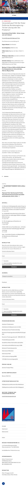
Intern (3, 437)
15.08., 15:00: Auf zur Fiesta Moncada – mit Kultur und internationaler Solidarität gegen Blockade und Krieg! (14, 228)
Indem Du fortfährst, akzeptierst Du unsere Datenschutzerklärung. (12, 264)
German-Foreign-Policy (7, 367)
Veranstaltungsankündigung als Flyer (11, 38)
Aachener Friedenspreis (8, 324)
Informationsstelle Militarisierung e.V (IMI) (12, 345)
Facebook (4, 282)
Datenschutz (5, 431)
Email (3, 256)
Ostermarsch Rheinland (7, 350)
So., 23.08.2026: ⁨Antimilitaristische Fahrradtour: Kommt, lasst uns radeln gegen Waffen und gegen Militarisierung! (14, 215)
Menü (14, 15)
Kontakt (4, 426)
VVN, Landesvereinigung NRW (9, 356)
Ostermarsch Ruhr (6, 353)
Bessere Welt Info (6, 376)
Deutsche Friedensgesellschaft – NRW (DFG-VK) (13, 337)
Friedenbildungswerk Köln (8, 339)
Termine (6, 176)
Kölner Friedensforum (10, 9)
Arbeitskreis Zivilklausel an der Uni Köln (11, 327)
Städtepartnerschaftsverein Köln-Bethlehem (13, 384)
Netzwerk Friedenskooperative (9, 348)
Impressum (5, 429)
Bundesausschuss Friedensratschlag (11, 329)
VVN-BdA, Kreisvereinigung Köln (10, 359)
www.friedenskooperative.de (9, 396)
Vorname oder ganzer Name (8, 251)
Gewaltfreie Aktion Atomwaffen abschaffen (12, 342)
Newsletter (5, 260)
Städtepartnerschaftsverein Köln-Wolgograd (13, 387)
